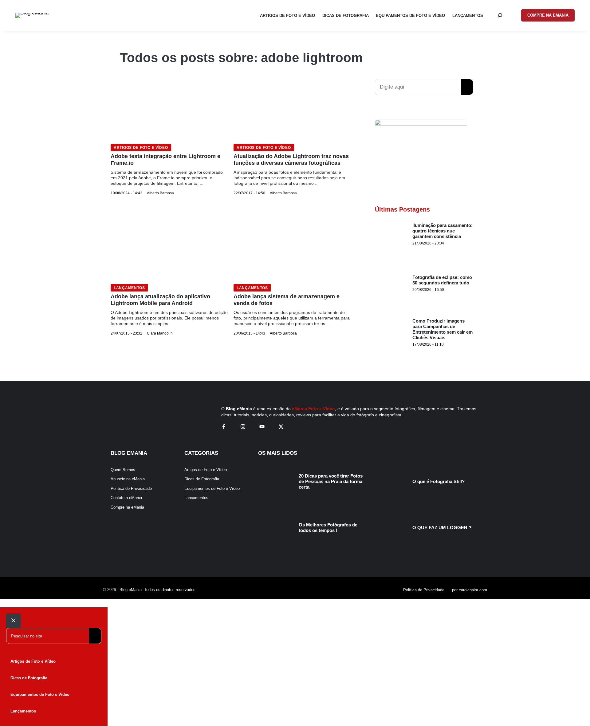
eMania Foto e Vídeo (313, 408)
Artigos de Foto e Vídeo (141, 147)
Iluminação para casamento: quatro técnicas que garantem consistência (442, 231)
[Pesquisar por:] (500, 15)
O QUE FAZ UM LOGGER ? (441, 527)
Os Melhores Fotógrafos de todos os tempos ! (328, 527)
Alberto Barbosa (160, 193)
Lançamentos (129, 288)
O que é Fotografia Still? (438, 481)
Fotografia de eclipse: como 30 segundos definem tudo (442, 280)
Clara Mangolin (160, 333)
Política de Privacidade (423, 590)
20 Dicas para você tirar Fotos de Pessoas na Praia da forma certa (331, 481)
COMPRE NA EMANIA (547, 15)
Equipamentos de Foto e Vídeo (39, 694)
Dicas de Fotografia (28, 678)
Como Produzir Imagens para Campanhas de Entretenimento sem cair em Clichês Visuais (442, 329)
